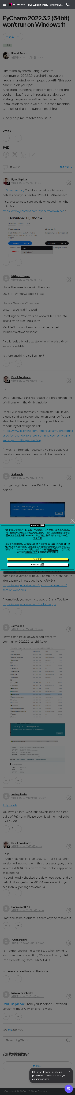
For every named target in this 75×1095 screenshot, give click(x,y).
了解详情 (37, 538)
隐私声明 (38, 546)
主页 (17, 4)
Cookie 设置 (37, 564)
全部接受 (37, 559)
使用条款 (49, 546)
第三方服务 (53, 549)
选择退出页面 (31, 552)
